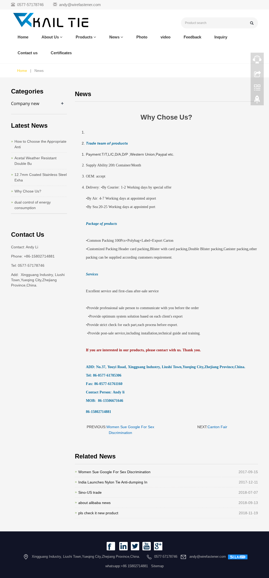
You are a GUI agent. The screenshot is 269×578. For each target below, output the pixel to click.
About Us (51, 37)
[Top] (257, 100)
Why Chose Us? (27, 191)
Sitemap (157, 566)
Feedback (192, 37)
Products (85, 37)
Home (23, 37)
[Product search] (252, 23)
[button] (61, 37)
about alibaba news (94, 503)
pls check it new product (98, 513)
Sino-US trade (90, 492)
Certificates (61, 53)
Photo (141, 37)
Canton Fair (217, 427)
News (115, 37)
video (165, 37)
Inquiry (220, 37)
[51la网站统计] (237, 557)
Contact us (28, 53)
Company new (25, 103)
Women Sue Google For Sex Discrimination (114, 472)
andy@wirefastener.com (80, 4)
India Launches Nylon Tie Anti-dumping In (112, 482)
